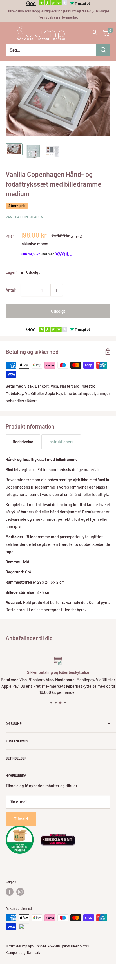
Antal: (11, 290)
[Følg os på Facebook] (10, 892)
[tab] (23, 441)
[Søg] (103, 50)
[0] (105, 33)
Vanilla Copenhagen (24, 217)
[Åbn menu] (8, 33)
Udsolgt (58, 311)
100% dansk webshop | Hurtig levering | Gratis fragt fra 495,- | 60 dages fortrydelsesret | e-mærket (58, 14)
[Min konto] (94, 33)
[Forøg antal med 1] (57, 290)
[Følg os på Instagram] (20, 892)
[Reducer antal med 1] (27, 290)
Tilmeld (21, 818)
